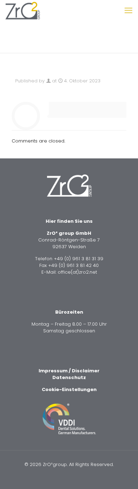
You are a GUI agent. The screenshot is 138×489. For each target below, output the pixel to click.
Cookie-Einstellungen (69, 389)
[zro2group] (22, 10)
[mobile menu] (128, 11)
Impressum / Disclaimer (69, 370)
